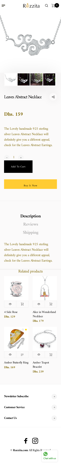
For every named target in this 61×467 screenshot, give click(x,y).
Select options (22, 354)
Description (30, 216)
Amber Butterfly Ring (16, 362)
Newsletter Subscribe (16, 396)
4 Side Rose (11, 312)
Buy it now (30, 185)
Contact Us (10, 418)
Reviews (30, 224)
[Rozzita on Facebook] (26, 441)
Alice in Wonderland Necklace (44, 314)
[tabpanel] (30, 42)
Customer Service (14, 407)
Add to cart (22, 304)
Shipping (30, 233)
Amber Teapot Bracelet (41, 365)
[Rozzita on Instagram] (35, 441)
